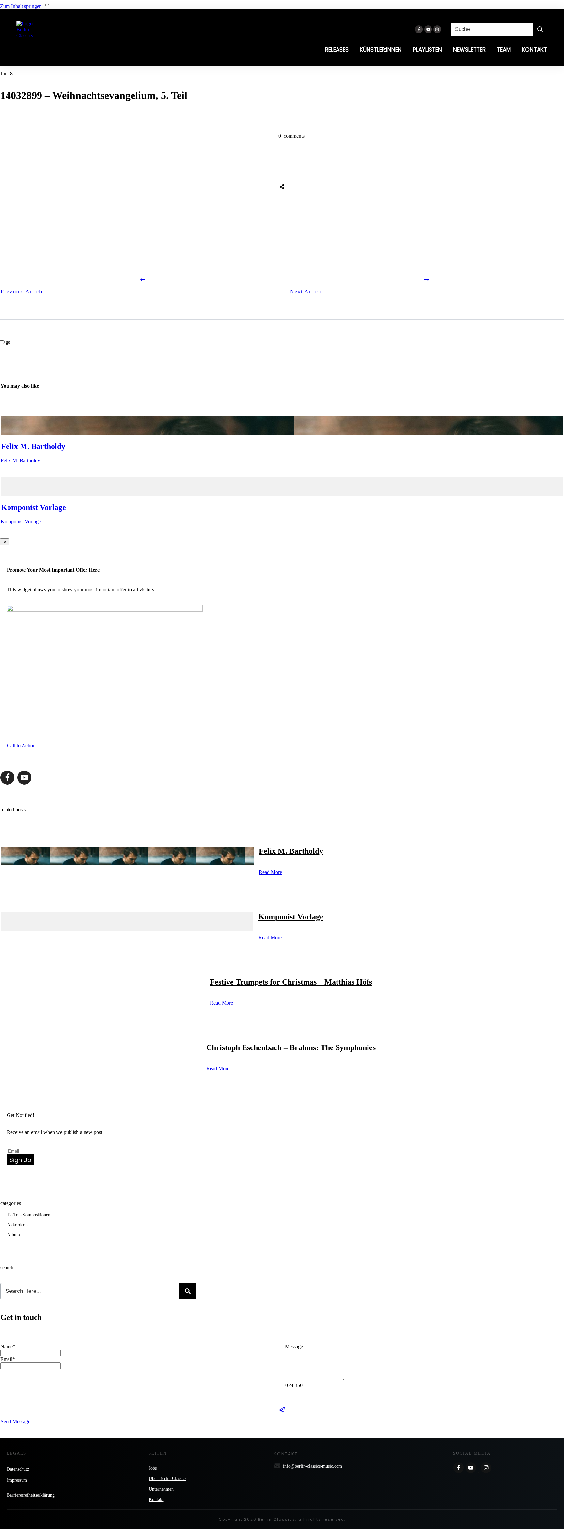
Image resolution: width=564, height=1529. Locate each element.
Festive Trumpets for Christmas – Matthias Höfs (291, 982)
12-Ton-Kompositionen (28, 1214)
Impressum (17, 1480)
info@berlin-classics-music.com (312, 1466)
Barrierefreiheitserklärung (31, 1495)
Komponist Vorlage (33, 507)
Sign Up (20, 1160)
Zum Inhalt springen (21, 6)
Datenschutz (18, 1469)
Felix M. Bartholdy (33, 446)
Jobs (153, 1468)
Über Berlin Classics (167, 1478)
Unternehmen (161, 1489)
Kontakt (156, 1499)
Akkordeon (17, 1224)
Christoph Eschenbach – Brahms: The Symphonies (291, 1047)
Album (13, 1234)
